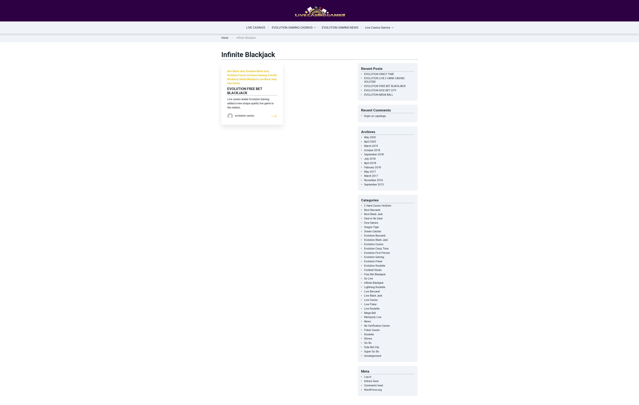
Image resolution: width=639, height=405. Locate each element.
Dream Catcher (372, 231)
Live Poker (370, 304)
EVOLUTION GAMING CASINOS (292, 27)
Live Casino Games (377, 27)
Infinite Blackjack (248, 79)
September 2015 (374, 184)
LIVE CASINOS (255, 27)
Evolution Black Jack (257, 71)
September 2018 (374, 154)
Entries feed (371, 381)
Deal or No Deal (373, 218)
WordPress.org (373, 389)
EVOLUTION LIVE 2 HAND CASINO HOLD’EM (384, 80)
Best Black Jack (236, 71)
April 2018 (370, 163)
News (367, 321)
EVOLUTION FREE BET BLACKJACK (244, 91)
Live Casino (233, 83)
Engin (367, 116)
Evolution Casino (236, 75)
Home (224, 37)
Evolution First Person (377, 252)
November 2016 (373, 180)
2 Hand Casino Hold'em (377, 205)
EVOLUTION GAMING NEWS (340, 27)
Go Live (368, 278)
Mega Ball (370, 313)
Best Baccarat (372, 210)
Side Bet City (371, 347)
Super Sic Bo (371, 351)
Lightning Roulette (374, 287)
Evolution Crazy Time (376, 248)
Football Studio (373, 270)
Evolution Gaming (257, 75)
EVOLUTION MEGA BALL (378, 94)
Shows (368, 338)
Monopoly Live (372, 317)
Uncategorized (372, 355)
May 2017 (370, 171)
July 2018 (370, 158)
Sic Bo (368, 342)
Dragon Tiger (371, 227)
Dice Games (371, 222)
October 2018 (372, 150)
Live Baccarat (372, 291)
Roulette (369, 334)
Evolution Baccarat (374, 235)
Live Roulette (372, 308)
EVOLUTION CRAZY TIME (379, 74)
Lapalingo (380, 116)
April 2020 (370, 141)
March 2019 (371, 146)
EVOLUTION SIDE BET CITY (380, 90)
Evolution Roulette (374, 265)
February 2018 (372, 167)
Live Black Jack (267, 79)
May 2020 (370, 137)
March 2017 (371, 175)
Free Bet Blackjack (375, 274)
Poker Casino (372, 330)
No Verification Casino (377, 325)
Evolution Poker (373, 261)
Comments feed (373, 385)
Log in (367, 376)
